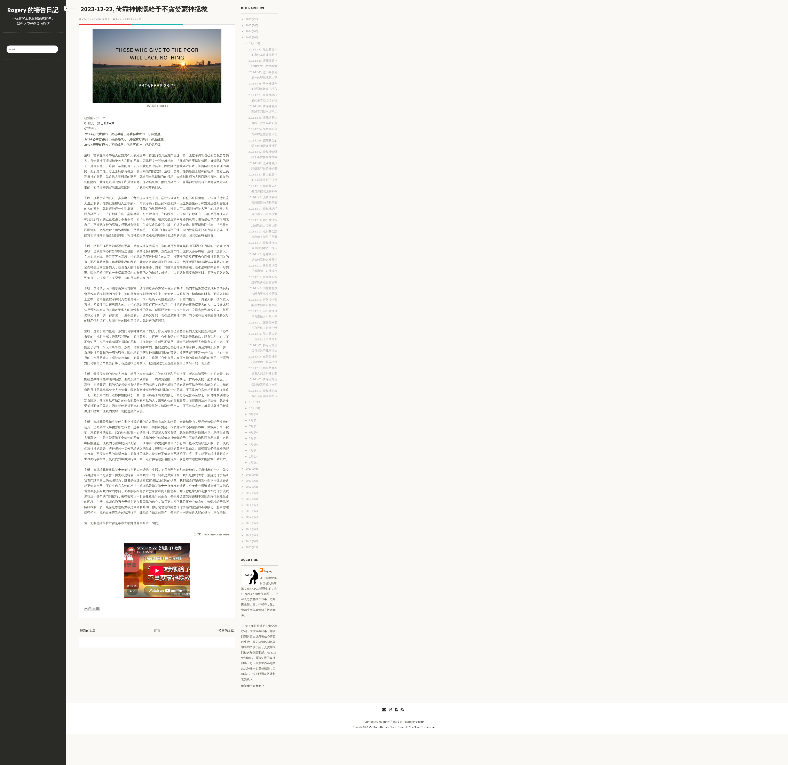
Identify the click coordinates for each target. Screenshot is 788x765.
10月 (252, 408)
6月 (251, 432)
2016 (249, 505)
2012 (249, 529)
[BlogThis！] (90, 609)
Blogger (420, 721)
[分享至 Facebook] (98, 609)
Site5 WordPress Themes (375, 727)
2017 (249, 499)
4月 (251, 444)
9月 (251, 414)
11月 (252, 402)
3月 (251, 450)
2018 (249, 493)
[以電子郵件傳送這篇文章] (86, 609)
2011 (249, 535)
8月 (251, 420)
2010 (249, 541)
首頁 (157, 630)
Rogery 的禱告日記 (32, 10)
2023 (249, 37)
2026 (249, 19)
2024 (249, 31)
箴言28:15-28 (105, 123)
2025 (249, 25)
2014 (249, 517)
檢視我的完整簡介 (252, 686)
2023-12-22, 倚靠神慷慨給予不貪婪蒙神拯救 (144, 9)
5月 (251, 438)
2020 (249, 481)
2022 (249, 468)
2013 (249, 523)
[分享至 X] (94, 609)
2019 (249, 486)
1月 (251, 462)
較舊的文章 (226, 630)
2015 (249, 511)
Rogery (268, 571)
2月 (251, 456)
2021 (249, 474)
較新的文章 (87, 630)
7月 (251, 426)
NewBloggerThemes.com (422, 727)
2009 (249, 547)
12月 (252, 43)
